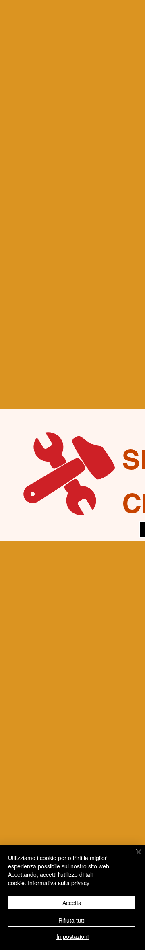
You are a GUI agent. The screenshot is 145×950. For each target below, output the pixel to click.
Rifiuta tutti (71, 920)
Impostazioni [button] (72, 936)
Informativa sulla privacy (58, 883)
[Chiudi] (133, 856)
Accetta (71, 903)
